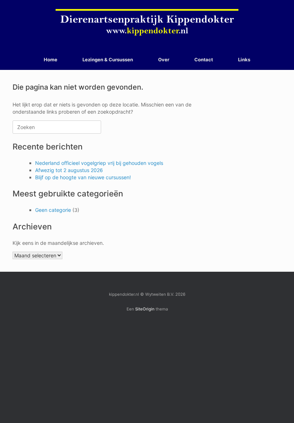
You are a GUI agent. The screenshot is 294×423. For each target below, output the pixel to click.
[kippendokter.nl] (147, 21)
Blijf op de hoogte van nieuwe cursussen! (83, 177)
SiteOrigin (145, 309)
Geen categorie (53, 210)
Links (244, 59)
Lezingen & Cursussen (107, 59)
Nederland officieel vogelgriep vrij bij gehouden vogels (99, 163)
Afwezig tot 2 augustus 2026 (69, 170)
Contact (203, 59)
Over (163, 59)
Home (50, 59)
